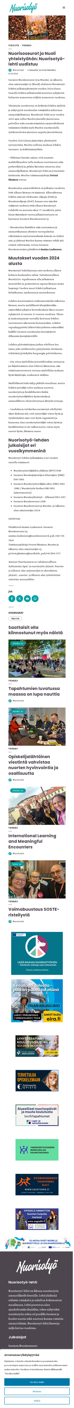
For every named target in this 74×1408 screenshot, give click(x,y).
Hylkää (37, 1400)
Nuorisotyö (18, 69)
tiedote (15, 618)
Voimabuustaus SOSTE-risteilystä (33, 912)
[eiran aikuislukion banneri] (37, 1000)
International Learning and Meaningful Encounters (32, 841)
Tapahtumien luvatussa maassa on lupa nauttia (34, 691)
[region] (37, 1378)
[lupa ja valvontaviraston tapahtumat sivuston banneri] (37, 1115)
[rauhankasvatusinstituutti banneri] (37, 953)
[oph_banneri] (37, 1242)
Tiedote (13, 45)
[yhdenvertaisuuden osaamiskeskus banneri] (37, 1149)
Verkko (27, 45)
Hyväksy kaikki (37, 1382)
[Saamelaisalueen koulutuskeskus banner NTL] (37, 1218)
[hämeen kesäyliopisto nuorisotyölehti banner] (37, 1045)
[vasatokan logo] (37, 1184)
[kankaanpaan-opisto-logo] (37, 1080)
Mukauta (37, 1391)
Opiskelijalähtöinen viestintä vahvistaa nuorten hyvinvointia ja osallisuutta (33, 765)
